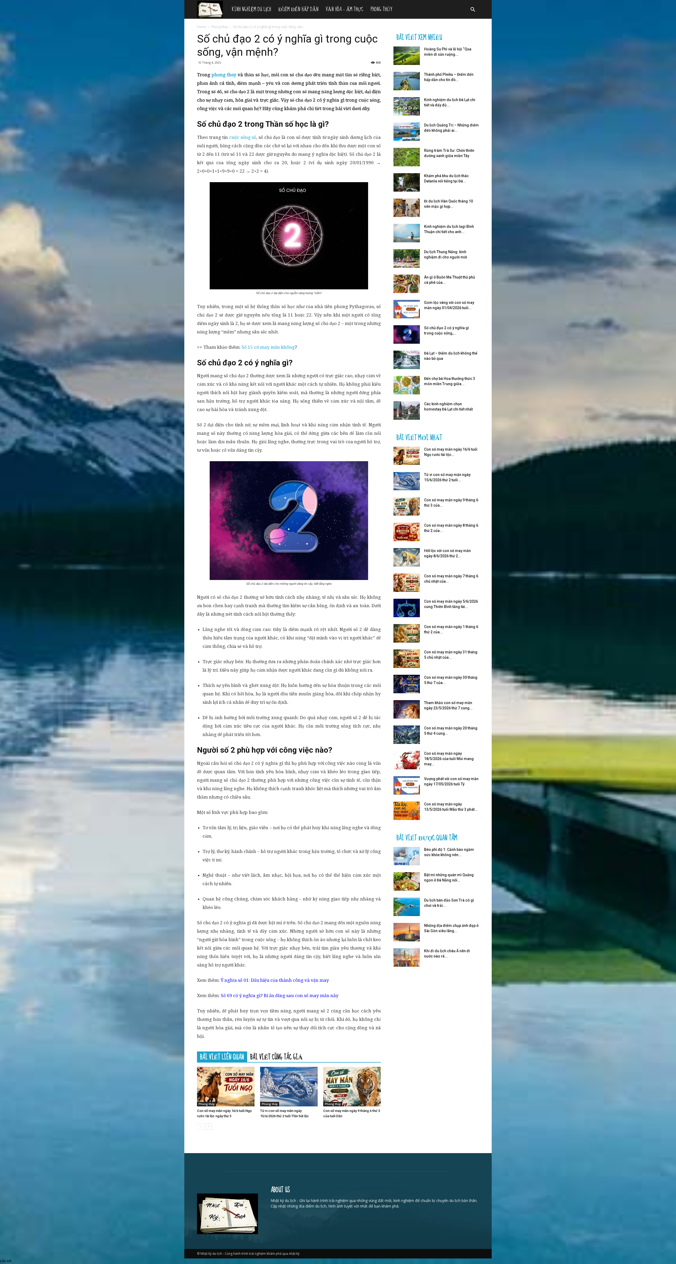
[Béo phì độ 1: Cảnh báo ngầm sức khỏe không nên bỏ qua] (406, 856)
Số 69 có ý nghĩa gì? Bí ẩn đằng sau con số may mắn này (280, 995)
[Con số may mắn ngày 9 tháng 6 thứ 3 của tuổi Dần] (352, 1086)
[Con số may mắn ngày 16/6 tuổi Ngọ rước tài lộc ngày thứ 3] (226, 1086)
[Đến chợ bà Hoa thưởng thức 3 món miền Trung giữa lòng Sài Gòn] (406, 385)
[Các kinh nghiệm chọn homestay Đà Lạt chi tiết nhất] (406, 410)
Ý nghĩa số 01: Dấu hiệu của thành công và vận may (275, 980)
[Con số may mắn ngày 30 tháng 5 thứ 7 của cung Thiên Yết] (406, 684)
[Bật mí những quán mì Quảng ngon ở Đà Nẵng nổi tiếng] (406, 881)
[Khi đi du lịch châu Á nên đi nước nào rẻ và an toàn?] (406, 957)
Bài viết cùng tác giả (276, 1056)
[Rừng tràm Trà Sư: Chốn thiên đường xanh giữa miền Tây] (406, 157)
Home (201, 27)
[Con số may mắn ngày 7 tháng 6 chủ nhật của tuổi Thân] (406, 582)
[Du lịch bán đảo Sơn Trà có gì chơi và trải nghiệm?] (406, 907)
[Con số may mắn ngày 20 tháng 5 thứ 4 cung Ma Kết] (406, 734)
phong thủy (224, 74)
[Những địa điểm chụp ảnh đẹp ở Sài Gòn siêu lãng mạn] (406, 932)
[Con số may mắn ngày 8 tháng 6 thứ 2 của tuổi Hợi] (406, 532)
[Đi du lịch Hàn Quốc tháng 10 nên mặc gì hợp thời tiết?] (406, 208)
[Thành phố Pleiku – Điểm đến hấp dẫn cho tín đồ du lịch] (406, 81)
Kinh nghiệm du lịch (251, 9)
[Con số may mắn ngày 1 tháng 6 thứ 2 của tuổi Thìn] (406, 633)
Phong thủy (381, 9)
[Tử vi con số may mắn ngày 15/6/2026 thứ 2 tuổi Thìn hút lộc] (289, 1086)
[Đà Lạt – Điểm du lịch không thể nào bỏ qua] (406, 360)
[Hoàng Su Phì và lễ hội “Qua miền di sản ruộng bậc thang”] (406, 55)
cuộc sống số (242, 137)
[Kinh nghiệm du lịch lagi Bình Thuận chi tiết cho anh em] (406, 233)
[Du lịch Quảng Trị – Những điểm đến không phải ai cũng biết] (406, 131)
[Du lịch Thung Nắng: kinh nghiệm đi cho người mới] (406, 258)
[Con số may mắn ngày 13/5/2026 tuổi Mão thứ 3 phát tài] (406, 810)
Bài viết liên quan (222, 1056)
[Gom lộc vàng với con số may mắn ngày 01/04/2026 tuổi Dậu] (406, 309)
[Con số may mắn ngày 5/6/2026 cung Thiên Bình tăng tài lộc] (406, 608)
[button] (472, 10)
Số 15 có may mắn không (268, 347)
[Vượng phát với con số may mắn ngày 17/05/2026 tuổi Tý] (406, 785)
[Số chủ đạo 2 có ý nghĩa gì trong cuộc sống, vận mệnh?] (406, 334)
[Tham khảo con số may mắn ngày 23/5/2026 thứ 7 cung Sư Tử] (406, 709)
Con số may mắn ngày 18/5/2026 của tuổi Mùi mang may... (449, 758)
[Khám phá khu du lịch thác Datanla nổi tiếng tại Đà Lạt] (406, 182)
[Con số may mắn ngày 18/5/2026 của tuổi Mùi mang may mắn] (406, 760)
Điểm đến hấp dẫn (298, 9)
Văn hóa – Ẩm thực (344, 9)
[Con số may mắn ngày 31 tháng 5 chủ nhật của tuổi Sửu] (406, 658)
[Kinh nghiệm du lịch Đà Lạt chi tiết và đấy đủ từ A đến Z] (406, 106)
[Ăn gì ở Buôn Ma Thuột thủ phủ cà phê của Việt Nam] (406, 284)
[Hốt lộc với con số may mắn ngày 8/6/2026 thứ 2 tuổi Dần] (406, 557)
